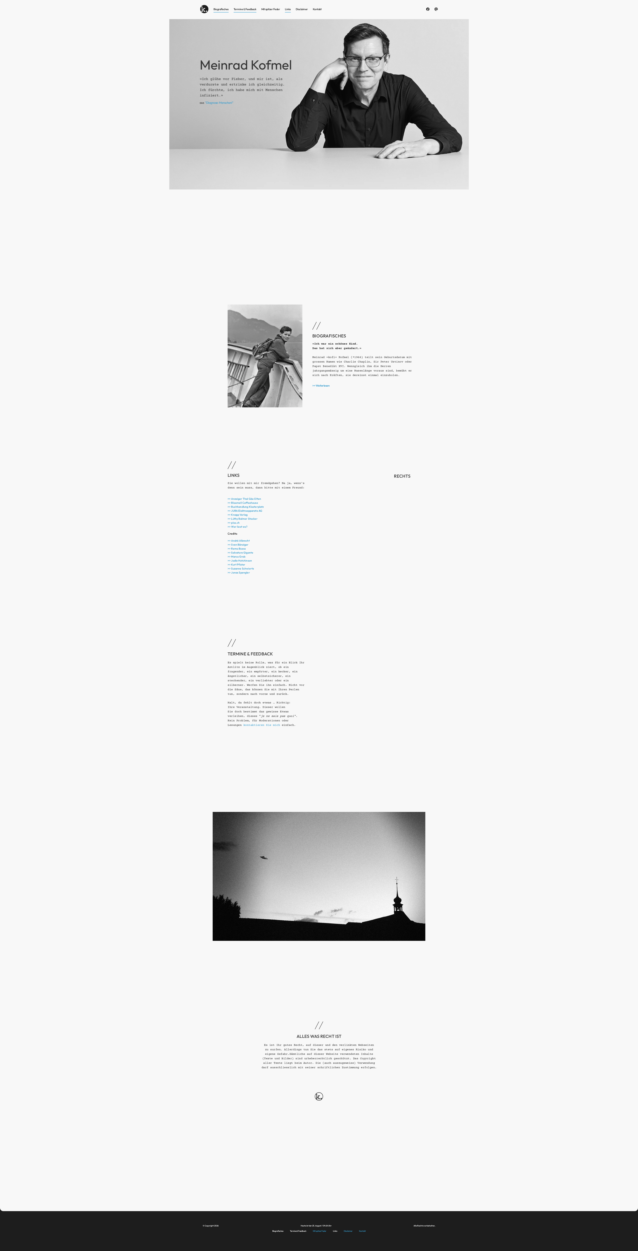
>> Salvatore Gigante (240, 552)
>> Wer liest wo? (238, 526)
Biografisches (221, 9)
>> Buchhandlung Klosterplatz (246, 506)
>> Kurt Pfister (236, 564)
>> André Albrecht (239, 540)
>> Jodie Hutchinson (240, 560)
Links (288, 9)
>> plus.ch (234, 522)
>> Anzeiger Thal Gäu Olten (244, 498)
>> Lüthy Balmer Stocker (243, 518)
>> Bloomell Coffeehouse (243, 502)
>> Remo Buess (237, 548)
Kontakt (317, 9)
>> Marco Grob (236, 556)
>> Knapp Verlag (238, 514)
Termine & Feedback (245, 9)
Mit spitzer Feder (270, 9)
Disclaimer (302, 9)
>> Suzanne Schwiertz (241, 568)
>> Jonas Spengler (239, 572)
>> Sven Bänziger (238, 544)
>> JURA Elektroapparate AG (245, 510)
